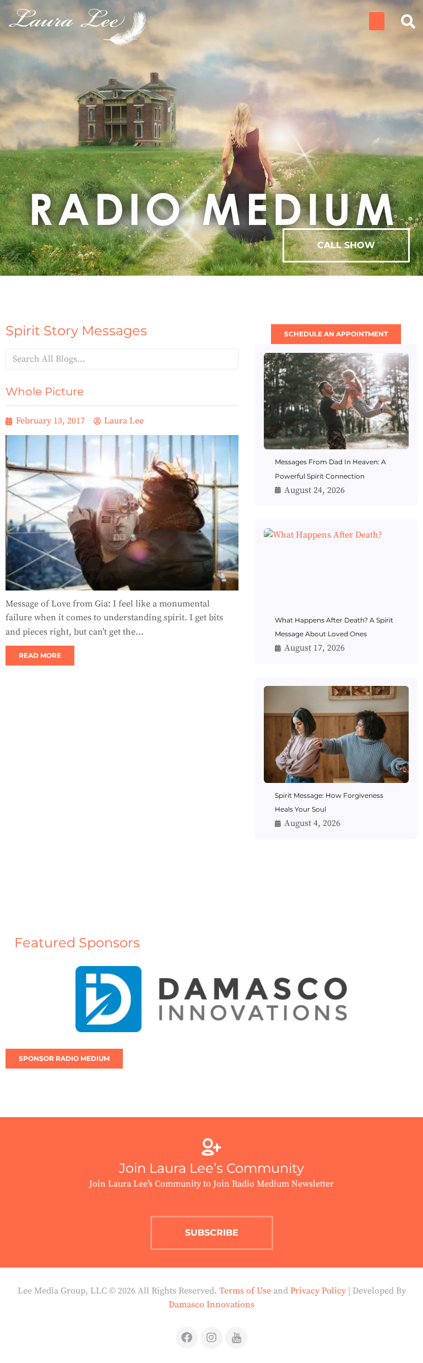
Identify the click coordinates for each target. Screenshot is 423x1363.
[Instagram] (211, 1338)
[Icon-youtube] (236, 1338)
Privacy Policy (318, 1290)
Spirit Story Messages (76, 331)
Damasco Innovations (211, 1304)
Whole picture (45, 391)
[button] (376, 21)
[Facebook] (187, 1338)
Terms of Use (245, 1290)
